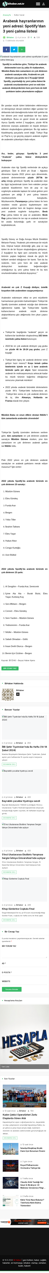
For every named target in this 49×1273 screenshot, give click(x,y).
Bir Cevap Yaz (10, 668)
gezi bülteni (28, 1260)
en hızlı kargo (17, 1263)
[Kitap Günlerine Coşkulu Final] (24, 889)
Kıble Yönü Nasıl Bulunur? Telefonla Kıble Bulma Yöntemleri (32, 1203)
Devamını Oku (9, 764)
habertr (27, 1266)
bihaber (27, 1263)
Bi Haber (17, 1260)
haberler (6, 1263)
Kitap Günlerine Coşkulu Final (18, 908)
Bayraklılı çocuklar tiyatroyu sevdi (21, 801)
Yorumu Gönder (11, 989)
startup (34, 1263)
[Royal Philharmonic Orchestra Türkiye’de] (10, 1166)
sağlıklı (43, 1260)
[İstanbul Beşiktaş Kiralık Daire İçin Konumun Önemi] (10, 1149)
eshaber (42, 1263)
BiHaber (10, 37)
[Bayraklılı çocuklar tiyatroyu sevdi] (24, 781)
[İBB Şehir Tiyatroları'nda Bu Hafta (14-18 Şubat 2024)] (24, 727)
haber (36, 1260)
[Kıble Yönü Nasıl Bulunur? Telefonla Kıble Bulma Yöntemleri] (10, 1200)
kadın (20, 1266)
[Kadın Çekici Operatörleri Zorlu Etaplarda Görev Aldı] (24, 1096)
